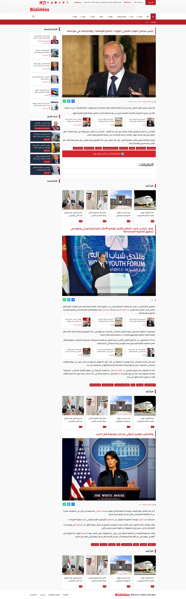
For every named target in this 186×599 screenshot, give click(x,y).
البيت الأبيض (142, 519)
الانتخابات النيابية (141, 148)
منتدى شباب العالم (108, 385)
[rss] (48, 2)
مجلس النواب (151, 148)
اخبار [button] (132, 16)
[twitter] (68, 101)
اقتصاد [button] (140, 16)
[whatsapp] (64, 101)
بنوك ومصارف (121, 16)
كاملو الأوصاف (78, 148)
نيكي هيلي (103, 544)
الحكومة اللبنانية (89, 148)
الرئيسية (153, 22)
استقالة (132, 148)
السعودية (110, 519)
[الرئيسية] (148, 16)
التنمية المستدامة (95, 385)
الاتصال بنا (33, 594)
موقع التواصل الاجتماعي (122, 385)
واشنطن (136, 544)
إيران (118, 544)
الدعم (121, 334)
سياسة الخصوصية (54, 594)
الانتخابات (98, 148)
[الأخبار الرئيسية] (30, 29)
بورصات (110, 16)
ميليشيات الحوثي (101, 511)
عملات (101, 16)
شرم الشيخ (106, 309)
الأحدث (92, 16)
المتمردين (143, 544)
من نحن (42, 594)
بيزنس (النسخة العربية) (149, 101)
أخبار (147, 22)
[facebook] (73, 101)
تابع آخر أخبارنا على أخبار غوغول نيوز (107, 153)
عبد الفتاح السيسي (122, 309)
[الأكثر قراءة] (30, 181)
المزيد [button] (84, 16)
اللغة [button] (75, 16)
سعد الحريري (123, 148)
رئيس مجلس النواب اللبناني (110, 148)
